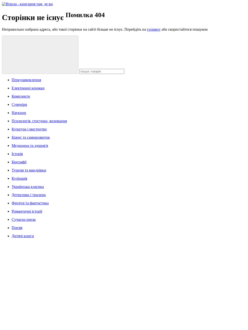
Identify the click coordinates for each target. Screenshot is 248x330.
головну (154, 29)
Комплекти (21, 96)
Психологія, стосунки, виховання (39, 121)
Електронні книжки (28, 88)
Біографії (19, 162)
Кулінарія (19, 178)
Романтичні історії (27, 211)
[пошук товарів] (40, 55)
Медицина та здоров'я (30, 145)
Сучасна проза (24, 219)
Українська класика (28, 187)
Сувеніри (19, 104)
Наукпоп (19, 113)
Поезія (17, 228)
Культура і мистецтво (29, 129)
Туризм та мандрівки (29, 170)
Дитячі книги (23, 236)
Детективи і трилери (29, 195)
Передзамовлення (26, 80)
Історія (17, 154)
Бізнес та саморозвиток (31, 137)
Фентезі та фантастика (30, 203)
